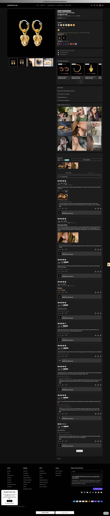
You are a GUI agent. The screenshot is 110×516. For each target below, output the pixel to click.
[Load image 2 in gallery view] (22, 62)
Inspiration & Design (27, 488)
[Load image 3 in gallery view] (30, 62)
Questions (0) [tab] (90, 172)
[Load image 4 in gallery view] (39, 62)
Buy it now (64, 512)
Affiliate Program (26, 482)
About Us (25, 471)
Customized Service (11, 484)
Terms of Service (59, 471)
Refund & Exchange (43, 482)
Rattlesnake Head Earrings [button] (67, 213)
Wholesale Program (27, 480)
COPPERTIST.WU (14, 506)
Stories (24, 486)
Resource (25, 484)
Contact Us (41, 471)
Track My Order (42, 473)
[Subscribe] (101, 471)
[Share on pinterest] (100, 208)
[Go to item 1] (61, 165)
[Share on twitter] (98, 208)
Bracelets (9, 480)
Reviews (41, 477)
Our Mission (25, 473)
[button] (43, 5)
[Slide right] (54, 62)
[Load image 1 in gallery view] (13, 62)
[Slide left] (8, 62)
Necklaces (9, 486)
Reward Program (26, 477)
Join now (9, 500)
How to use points (43, 486)
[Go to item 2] (68, 165)
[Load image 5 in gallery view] (48, 62)
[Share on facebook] (95, 209)
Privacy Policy (58, 473)
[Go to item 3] (75, 165)
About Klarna (58, 475)
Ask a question (86, 159)
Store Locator (26, 475)
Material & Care (42, 484)
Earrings (9, 471)
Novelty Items (10, 475)
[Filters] (59, 176)
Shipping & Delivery (43, 480)
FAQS (40, 475)
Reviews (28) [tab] (68, 172)
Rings (8, 473)
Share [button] (59, 458)
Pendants (9, 477)
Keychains (9, 482)
